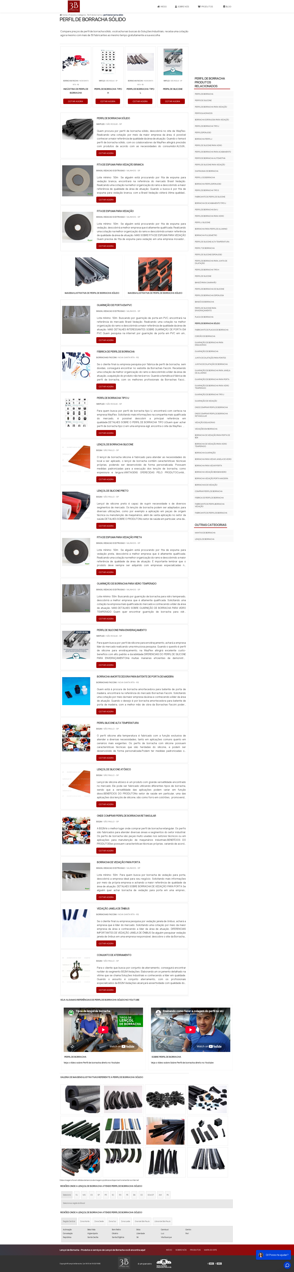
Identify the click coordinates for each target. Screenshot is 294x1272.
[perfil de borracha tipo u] (207, 1099)
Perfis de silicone (203, 100)
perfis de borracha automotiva (210, 158)
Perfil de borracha (204, 94)
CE (141, 1195)
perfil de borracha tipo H (207, 269)
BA (134, 1195)
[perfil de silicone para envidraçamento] (76, 656)
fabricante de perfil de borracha (211, 513)
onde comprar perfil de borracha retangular (211, 414)
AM (160, 1195)
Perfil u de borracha (205, 177)
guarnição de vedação (206, 401)
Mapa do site (210, 1249)
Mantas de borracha (205, 532)
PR (106, 1195)
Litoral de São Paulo (162, 1221)
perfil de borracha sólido (207, 323)
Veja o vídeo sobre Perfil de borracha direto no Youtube (92, 1062)
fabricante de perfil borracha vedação (209, 505)
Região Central (69, 1221)
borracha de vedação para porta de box (212, 436)
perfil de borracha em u (206, 209)
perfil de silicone (203, 276)
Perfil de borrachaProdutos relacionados (210, 82)
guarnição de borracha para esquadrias (209, 343)
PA (168, 1195)
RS (120, 1195)
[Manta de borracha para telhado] (81, 1131)
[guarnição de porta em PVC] (76, 332)
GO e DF (151, 1195)
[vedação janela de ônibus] (76, 935)
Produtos (207, 6)
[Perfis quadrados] (123, 1162)
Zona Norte (84, 1221)
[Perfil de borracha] (207, 1131)
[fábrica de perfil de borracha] (76, 378)
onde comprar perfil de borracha (211, 407)
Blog (228, 6)
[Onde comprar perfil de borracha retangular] (76, 842)
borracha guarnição (205, 452)
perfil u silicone (202, 222)
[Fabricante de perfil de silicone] (81, 1162)
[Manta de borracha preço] (165, 1131)
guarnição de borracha (206, 351)
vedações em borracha (206, 429)
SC (113, 1195)
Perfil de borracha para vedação (211, 107)
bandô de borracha (204, 301)
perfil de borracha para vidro (209, 216)
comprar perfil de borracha (208, 491)
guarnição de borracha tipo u (209, 394)
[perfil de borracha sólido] (92, 274)
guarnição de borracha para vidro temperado (212, 386)
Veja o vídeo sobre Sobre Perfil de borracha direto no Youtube (182, 1062)
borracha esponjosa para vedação (212, 119)
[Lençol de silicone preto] (76, 517)
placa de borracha (204, 317)
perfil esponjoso (203, 132)
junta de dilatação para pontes (210, 357)
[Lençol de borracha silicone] (76, 471)
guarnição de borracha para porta (212, 379)
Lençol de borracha (204, 539)
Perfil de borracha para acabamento (213, 151)
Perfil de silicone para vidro (208, 145)
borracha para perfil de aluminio (211, 229)
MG (84, 1195)
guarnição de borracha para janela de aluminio (212, 371)
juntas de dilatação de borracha (211, 364)
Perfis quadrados (203, 113)
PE (127, 1195)
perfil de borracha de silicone (209, 289)
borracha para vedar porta (208, 465)
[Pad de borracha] (165, 1099)
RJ (77, 1195)
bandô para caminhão (205, 282)
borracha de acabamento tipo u (210, 203)
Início (164, 6)
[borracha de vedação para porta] (76, 888)
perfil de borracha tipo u (207, 126)
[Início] (74, 6)
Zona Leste (125, 1221)
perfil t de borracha (205, 248)
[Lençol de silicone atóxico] (76, 796)
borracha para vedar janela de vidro (213, 459)
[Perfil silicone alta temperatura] (76, 749)
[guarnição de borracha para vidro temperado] (76, 610)
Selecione (67, 1195)
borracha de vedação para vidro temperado (211, 445)
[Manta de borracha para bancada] (123, 1131)
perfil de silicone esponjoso (208, 254)
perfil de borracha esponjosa (209, 295)
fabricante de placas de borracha (211, 329)
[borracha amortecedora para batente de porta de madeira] (76, 703)
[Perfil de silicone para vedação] (207, 1162)
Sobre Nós (183, 6)
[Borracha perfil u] (165, 1162)
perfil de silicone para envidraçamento (205, 309)
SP (99, 1195)
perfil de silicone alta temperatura (212, 241)
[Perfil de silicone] (123, 1099)
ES (91, 1195)
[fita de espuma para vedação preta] (76, 564)
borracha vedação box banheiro (210, 472)
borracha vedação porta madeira (211, 478)
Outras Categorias (210, 525)
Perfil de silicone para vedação (210, 164)
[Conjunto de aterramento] (76, 981)
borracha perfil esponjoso (208, 184)
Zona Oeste (99, 1221)
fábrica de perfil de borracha (209, 497)
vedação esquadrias (205, 422)
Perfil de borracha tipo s (207, 190)
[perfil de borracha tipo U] (76, 424)
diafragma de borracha (206, 171)
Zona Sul (112, 1221)
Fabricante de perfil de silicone (210, 196)
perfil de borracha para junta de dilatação (211, 262)
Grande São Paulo (142, 1221)
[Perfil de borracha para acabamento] (81, 1099)
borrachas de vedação (206, 485)
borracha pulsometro (206, 235)
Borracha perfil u (203, 139)
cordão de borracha (205, 336)
